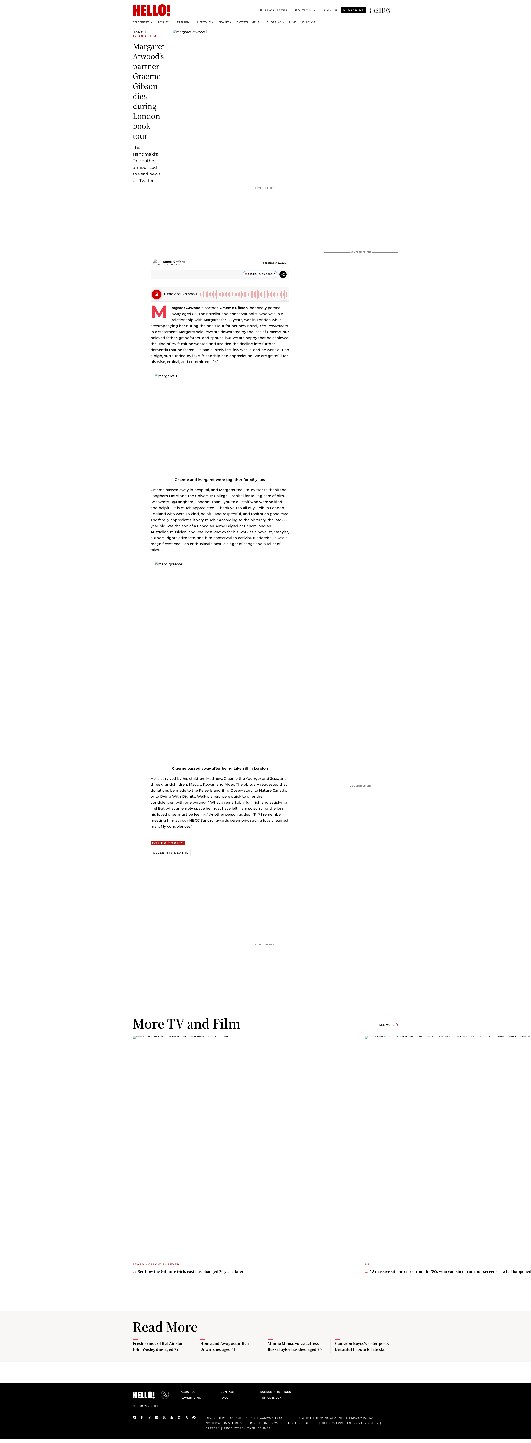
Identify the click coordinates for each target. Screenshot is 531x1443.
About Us (188, 1391)
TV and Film (144, 36)
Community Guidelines (278, 1417)
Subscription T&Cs (274, 1391)
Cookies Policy (242, 1417)
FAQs (224, 1397)
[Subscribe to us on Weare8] (186, 1417)
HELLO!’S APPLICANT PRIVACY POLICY (350, 1423)
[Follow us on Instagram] (134, 1417)
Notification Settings (224, 1423)
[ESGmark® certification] (162, 1394)
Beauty (223, 22)
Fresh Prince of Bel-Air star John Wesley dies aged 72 (158, 1346)
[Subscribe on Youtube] (164, 1417)
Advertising (191, 1397)
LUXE (292, 22)
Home (138, 32)
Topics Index (270, 1397)
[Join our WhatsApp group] (194, 1417)
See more (387, 1024)
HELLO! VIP (308, 22)
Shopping (274, 22)
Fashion (183, 22)
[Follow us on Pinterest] (179, 1417)
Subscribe (353, 10)
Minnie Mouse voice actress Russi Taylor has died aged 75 (295, 1346)
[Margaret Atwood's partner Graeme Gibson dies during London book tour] (380, 10)
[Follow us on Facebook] (142, 1417)
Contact (227, 1391)
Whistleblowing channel (323, 1417)
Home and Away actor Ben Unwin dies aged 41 (224, 1346)
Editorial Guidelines (300, 1423)
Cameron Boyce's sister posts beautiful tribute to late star (362, 1346)
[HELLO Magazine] (151, 10)
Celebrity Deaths (171, 852)
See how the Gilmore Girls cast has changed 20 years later (191, 1271)
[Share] (283, 275)
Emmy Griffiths (174, 261)
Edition (303, 10)
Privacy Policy (361, 1417)
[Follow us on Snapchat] (171, 1417)
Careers (212, 1428)
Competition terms (262, 1423)
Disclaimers (216, 1417)
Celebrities (141, 22)
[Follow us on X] (149, 1417)
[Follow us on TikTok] (156, 1417)
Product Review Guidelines (247, 1428)
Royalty (163, 22)
